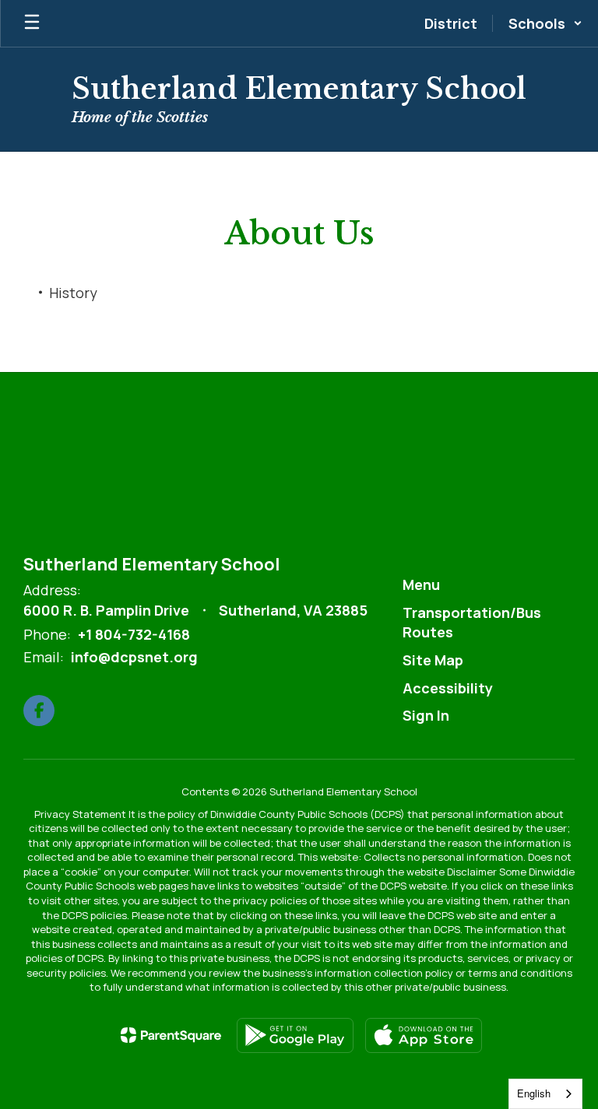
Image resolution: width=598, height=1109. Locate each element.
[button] (545, 23)
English (534, 1093)
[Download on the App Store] (423, 1035)
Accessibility (448, 688)
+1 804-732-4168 (134, 634)
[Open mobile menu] (32, 23)
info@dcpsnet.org (134, 657)
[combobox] (545, 1094)
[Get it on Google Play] (295, 1035)
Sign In (426, 715)
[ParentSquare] (171, 1035)
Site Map (433, 660)
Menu (421, 584)
